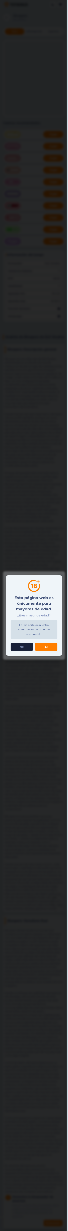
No (22, 647)
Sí (46, 647)
